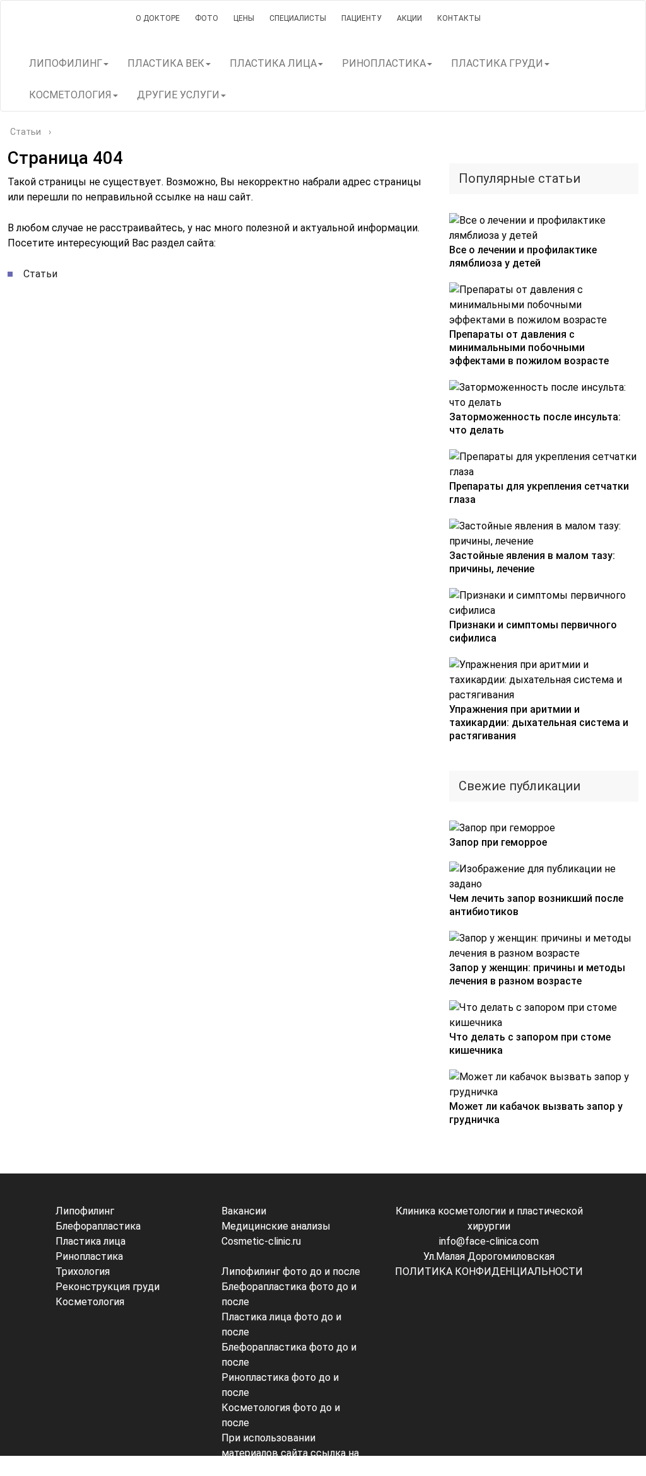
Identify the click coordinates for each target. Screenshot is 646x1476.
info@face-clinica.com (489, 1241)
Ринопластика (89, 1256)
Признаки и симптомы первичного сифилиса (533, 631)
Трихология (83, 1271)
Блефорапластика (98, 1226)
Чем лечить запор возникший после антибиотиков (536, 905)
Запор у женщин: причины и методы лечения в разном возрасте (537, 974)
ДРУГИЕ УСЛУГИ (178, 95)
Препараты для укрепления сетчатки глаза (539, 492)
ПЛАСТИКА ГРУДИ (497, 63)
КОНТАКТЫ (459, 18)
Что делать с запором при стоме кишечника (530, 1043)
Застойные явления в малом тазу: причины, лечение (532, 562)
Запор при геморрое (498, 842)
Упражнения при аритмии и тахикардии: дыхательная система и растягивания (538, 722)
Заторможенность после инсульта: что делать (535, 423)
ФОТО (206, 18)
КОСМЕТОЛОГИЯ (70, 95)
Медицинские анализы (276, 1226)
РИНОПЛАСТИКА (384, 63)
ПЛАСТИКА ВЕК (165, 63)
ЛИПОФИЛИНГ (65, 63)
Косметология (90, 1302)
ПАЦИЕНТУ (361, 18)
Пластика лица (91, 1241)
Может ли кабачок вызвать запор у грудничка (536, 1113)
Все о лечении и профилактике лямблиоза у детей (523, 256)
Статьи (40, 274)
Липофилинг (85, 1211)
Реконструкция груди (108, 1287)
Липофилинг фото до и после (290, 1271)
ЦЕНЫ (243, 18)
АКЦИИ (409, 18)
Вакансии (243, 1211)
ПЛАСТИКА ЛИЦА (273, 63)
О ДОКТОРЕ (158, 18)
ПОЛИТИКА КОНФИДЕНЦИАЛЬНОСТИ (489, 1271)
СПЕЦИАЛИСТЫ (297, 18)
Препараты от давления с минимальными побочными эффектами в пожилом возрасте (529, 347)
